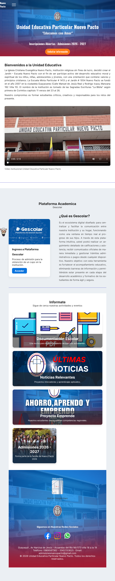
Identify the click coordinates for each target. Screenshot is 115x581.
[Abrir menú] (14, 5)
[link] (29, 248)
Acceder (19, 270)
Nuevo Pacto (3, 4)
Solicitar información (57, 51)
